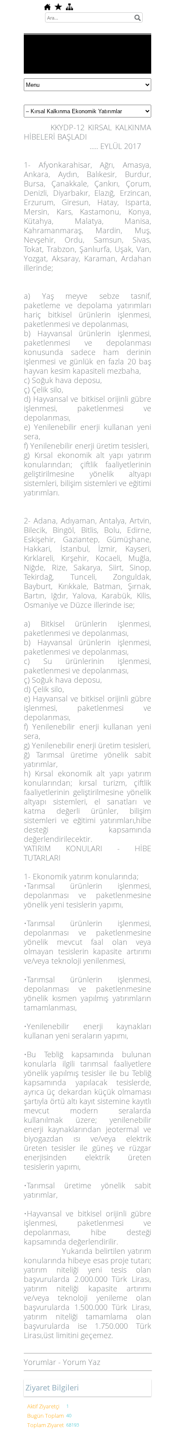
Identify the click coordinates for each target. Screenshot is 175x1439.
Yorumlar (40, 1362)
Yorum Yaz (81, 1362)
